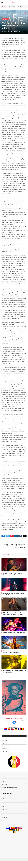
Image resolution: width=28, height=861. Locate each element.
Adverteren (4, 784)
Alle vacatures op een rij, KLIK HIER (14, 718)
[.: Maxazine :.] (13, 2)
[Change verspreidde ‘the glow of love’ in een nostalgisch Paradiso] (14, 662)
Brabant (3, 798)
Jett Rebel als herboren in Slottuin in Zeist (14, 632)
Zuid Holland (4, 817)
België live (5, 19)
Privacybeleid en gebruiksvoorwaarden (10, 787)
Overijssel (3, 812)
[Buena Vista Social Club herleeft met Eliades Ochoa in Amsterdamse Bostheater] (14, 564)
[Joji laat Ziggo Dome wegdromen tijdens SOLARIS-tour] (14, 584)
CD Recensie (4, 751)
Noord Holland (4, 809)
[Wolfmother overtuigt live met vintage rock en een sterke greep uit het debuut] (14, 604)
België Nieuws (5, 740)
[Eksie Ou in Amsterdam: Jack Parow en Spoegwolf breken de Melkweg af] (14, 642)
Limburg (3, 803)
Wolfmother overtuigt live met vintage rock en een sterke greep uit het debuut (13, 613)
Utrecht (3, 814)
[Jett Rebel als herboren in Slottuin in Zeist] (14, 624)
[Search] (26, 2)
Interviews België (5, 745)
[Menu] (2, 2)
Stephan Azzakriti (8, 31)
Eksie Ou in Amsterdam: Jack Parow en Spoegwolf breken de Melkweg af (13, 651)
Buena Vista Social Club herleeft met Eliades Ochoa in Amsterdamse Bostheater (14, 574)
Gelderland (4, 801)
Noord (2, 806)
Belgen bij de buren (6, 748)
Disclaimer (3, 781)
